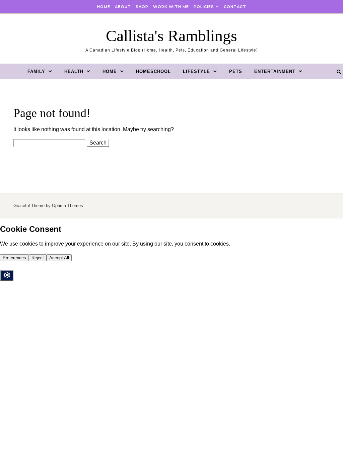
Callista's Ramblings (171, 35)
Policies (204, 6)
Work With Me (171, 6)
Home (103, 6)
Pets (235, 71)
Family (36, 71)
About (123, 6)
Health (73, 71)
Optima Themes (67, 205)
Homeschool (153, 71)
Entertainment (274, 71)
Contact (235, 6)
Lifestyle (196, 71)
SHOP (142, 6)
